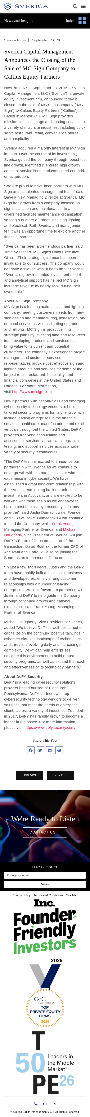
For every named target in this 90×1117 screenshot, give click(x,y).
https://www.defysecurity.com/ (49, 728)
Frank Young (63, 524)
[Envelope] (45, 1104)
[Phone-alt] (36, 1104)
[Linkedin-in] (54, 1104)
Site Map (72, 895)
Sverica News (15, 40)
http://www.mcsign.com (32, 392)
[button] (75, 6)
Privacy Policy (21, 895)
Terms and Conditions (48, 895)
